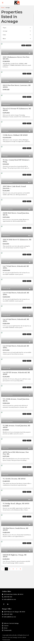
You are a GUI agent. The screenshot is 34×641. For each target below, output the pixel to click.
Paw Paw (6, 53)
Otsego (6, 551)
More (4, 38)
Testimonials (7, 630)
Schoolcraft (7, 262)
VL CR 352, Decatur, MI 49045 (14, 479)
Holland (6, 131)
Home (2, 7)
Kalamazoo (7, 104)
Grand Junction (8, 182)
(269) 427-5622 (8, 614)
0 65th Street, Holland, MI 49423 (15, 135)
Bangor (6, 156)
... (8, 67)
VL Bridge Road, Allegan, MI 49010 (16, 503)
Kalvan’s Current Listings (11, 623)
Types (4, 27)
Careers (6, 625)
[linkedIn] (7, 604)
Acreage (5, 31)
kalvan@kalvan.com (10, 599)
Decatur (6, 474)
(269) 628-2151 (8, 597)
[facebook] (3, 604)
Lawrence (6, 81)
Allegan (6, 499)
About (5, 628)
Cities (4, 34)
